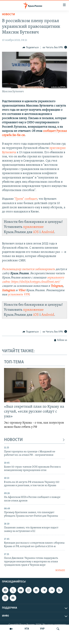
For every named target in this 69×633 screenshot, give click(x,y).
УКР (42, 628)
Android (47, 232)
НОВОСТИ (13, 440)
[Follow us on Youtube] (21, 590)
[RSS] (59, 590)
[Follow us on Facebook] (5, 590)
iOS (36, 232)
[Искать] (58, 629)
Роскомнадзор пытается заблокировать (28, 269)
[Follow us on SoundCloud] (52, 590)
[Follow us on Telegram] (44, 590)
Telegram (57, 286)
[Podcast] (5, 598)
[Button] (30, 47)
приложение (33, 227)
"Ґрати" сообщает (25, 199)
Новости (8, 14)
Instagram (8, 290)
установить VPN (18, 294)
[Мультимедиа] (11, 629)
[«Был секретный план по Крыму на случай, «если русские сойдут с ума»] (34, 385)
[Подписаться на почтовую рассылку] (13, 598)
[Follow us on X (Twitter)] (13, 590)
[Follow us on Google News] (36, 590)
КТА (27, 628)
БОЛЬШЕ (60, 570)
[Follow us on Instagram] (28, 590)
